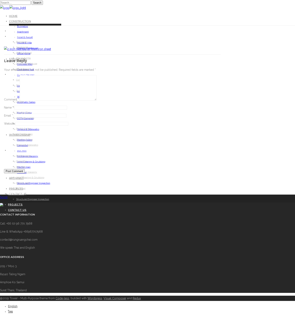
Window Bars (23, 112)
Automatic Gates (26, 102)
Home (13, 15)
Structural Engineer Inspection (33, 183)
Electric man (23, 183)
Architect (16, 193)
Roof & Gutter (23, 128)
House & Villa (23, 58)
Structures (17, 74)
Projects (15, 204)
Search (37, 2)
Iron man (20, 166)
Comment (11, 99)
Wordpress (94, 298)
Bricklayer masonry (26, 172)
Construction (20, 21)
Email (8, 115)
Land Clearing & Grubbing (30, 177)
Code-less (62, 298)
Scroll (4, 197)
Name (8, 107)
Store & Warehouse (26, 63)
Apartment (23, 31)
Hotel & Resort (24, 52)
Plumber (20, 188)
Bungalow (22, 26)
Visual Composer (115, 298)
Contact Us (17, 210)
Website (9, 123)
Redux (137, 298)
